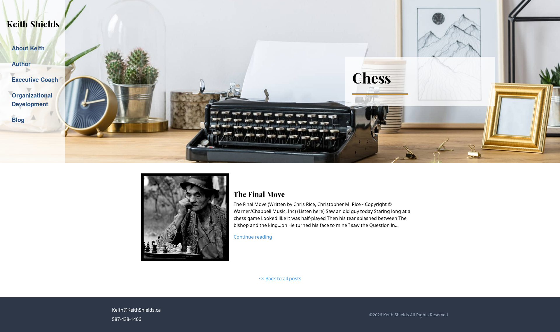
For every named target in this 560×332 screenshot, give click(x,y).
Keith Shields (33, 24)
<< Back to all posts (280, 278)
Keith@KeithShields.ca (136, 310)
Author (21, 63)
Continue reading (253, 237)
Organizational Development (32, 99)
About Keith (28, 48)
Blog (18, 119)
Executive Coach (35, 79)
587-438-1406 (126, 319)
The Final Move (259, 194)
